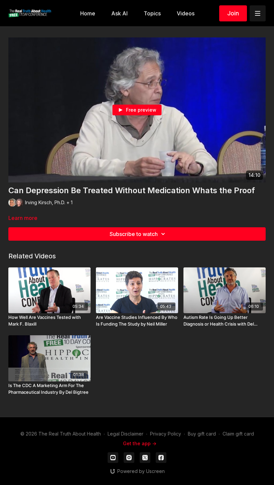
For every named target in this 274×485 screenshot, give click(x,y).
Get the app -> (139, 443)
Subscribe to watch (134, 234)
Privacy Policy (165, 434)
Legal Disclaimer (125, 434)
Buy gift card (202, 434)
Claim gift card (238, 434)
